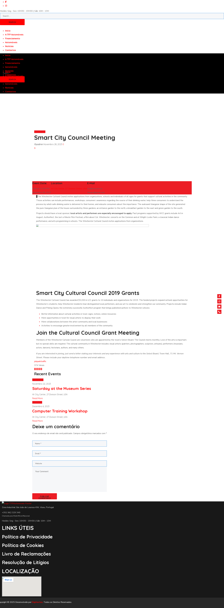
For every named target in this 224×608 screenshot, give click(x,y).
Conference (39, 131)
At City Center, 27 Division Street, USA (69, 188)
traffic (43, 361)
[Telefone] (219, 312)
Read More (37, 398)
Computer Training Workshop (60, 411)
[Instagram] (219, 301)
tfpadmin (38, 144)
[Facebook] (219, 296)
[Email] (219, 307)
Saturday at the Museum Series (61, 388)
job (35, 361)
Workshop (37, 402)
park (39, 361)
